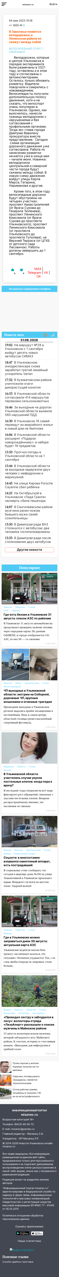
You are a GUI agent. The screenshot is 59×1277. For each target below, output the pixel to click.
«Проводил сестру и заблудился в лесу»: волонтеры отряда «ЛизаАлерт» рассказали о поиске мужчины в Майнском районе (29, 1022)
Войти (53, 4)
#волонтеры (9, 1013)
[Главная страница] (28, 4)
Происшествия (32, 683)
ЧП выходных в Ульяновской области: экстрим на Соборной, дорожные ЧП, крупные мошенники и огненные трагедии (28, 696)
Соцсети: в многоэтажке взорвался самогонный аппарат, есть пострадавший (27, 861)
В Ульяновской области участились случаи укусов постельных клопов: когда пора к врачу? (28, 779)
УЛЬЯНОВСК (17, 52)
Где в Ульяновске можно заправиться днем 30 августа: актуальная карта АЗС (26, 941)
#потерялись (39, 1013)
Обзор (18, 683)
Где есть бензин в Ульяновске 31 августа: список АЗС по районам (27, 616)
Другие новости (29, 550)
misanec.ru (8, 1146)
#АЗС (6, 610)
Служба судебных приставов (17, 1261)
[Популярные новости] (52, 335)
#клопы (7, 770)
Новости (8, 607)
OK (39, 276)
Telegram (34, 273)
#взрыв (7, 853)
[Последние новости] (45, 335)
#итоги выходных (12, 686)
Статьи (31, 607)
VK (46, 273)
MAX (37, 269)
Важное (7, 850)
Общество (20, 607)
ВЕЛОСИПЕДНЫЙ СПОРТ (25, 48)
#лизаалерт (24, 1013)
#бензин (16, 610)
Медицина (9, 766)
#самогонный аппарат (25, 853)
